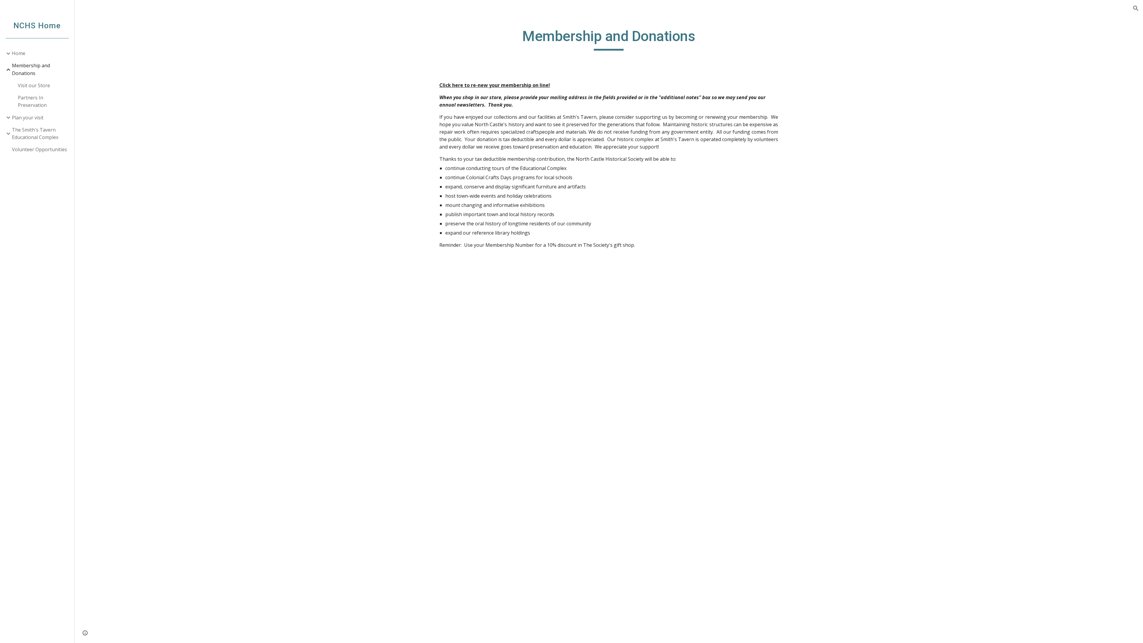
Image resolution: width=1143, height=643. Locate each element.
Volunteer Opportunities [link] (39, 149)
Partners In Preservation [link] (32, 101)
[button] (1136, 8)
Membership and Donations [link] (31, 69)
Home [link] (18, 53)
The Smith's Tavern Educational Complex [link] (35, 134)
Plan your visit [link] (27, 117)
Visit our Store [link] (34, 85)
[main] (608, 39)
